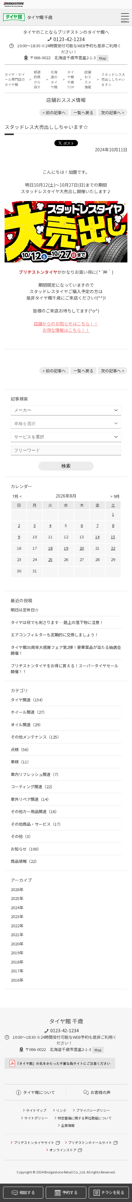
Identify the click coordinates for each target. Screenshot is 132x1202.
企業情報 (68, 1125)
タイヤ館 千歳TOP (70, 79)
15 (113, 537)
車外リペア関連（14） (31, 799)
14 (97, 537)
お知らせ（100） (26, 849)
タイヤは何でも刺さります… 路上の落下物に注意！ (57, 622)
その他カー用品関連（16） (35, 811)
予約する (69, 1192)
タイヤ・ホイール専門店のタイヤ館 (15, 79)
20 (82, 548)
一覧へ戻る (83, 112)
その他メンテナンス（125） (36, 737)
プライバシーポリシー (93, 1110)
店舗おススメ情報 (87, 79)
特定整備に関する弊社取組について (85, 1117)
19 (66, 548)
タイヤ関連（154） (28, 700)
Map (102, 58)
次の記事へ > (112, 112)
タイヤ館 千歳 (39, 17)
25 (50, 559)
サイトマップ (36, 1110)
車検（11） (21, 762)
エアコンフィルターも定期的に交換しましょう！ (55, 635)
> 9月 (115, 496)
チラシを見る (112, 1192)
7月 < (17, 496)
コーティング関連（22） (33, 786)
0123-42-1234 (69, 39)
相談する (26, 1192)
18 (50, 548)
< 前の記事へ (54, 112)
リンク (61, 1110)
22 (113, 548)
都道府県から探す (37, 79)
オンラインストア (62, 1149)
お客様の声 (101, 1092)
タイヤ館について (39, 1092)
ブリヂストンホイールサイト (90, 1142)
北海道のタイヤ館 (54, 79)
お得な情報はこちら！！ (66, 330)
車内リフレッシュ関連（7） (36, 774)
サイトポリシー (36, 1117)
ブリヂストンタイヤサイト (34, 1142)
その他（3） (22, 836)
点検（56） (21, 749)
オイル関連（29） (27, 724)
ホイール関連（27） (29, 712)
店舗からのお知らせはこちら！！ (66, 323)
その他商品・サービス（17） (37, 824)
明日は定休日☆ (25, 610)
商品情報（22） (25, 861)
